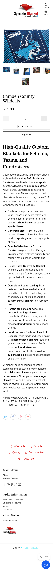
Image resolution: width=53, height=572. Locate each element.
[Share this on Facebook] (13, 417)
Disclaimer (7, 509)
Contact (6, 506)
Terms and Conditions (13, 499)
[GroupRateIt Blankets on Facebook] (4, 485)
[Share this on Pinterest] (20, 417)
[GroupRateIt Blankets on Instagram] (15, 485)
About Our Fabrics (11, 520)
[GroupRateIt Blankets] (26, 10)
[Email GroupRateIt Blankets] (19, 485)
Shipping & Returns (12, 502)
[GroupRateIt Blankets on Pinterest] (11, 485)
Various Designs (10, 478)
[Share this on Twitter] (5, 417)
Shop (5, 475)
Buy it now (26, 134)
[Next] (45, 46)
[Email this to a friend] (28, 417)
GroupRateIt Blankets (30, 548)
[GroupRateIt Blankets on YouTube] (8, 485)
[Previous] (7, 46)
